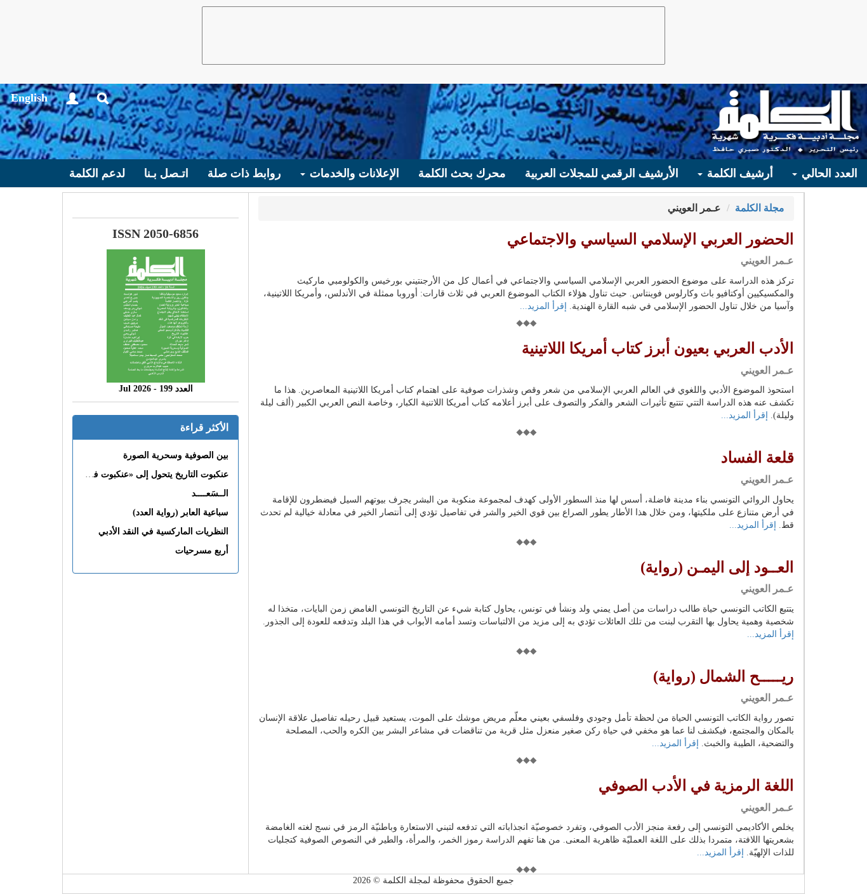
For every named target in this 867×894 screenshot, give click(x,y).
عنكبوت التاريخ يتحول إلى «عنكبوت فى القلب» (143, 474)
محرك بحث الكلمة (462, 173)
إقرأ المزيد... (543, 306)
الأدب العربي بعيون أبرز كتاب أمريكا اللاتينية (658, 348)
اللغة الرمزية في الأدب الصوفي (696, 785)
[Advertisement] (433, 35)
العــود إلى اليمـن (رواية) (717, 567)
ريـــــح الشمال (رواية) (723, 676)
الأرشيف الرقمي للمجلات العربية (601, 173)
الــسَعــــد (210, 493)
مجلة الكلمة (759, 207)
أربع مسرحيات (201, 550)
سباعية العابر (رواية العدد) (180, 512)
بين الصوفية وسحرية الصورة (175, 455)
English (29, 97)
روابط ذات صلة (244, 173)
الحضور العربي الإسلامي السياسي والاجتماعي (650, 239)
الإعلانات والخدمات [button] (353, 173)
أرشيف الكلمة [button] (738, 173)
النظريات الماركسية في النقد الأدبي (163, 531)
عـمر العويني (767, 260)
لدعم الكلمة (97, 173)
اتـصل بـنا (166, 173)
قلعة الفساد (757, 457)
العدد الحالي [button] (827, 173)
